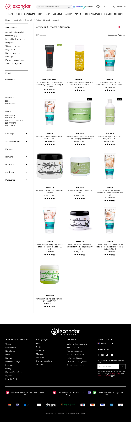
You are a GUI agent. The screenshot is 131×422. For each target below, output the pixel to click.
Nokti (38, 347)
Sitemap (9, 365)
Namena (9, 157)
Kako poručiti (73, 347)
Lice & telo (40, 350)
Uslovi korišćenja (74, 358)
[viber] (90, 393)
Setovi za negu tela (13, 63)
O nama (9, 344)
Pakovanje (10, 180)
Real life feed (11, 379)
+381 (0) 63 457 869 (114, 394)
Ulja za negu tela (12, 46)
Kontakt (9, 358)
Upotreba (9, 164)
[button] (105, 6)
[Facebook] (98, 355)
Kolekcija (9, 134)
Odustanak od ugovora (77, 361)
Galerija (8, 368)
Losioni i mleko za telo (15, 39)
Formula (9, 149)
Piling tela (9, 43)
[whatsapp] (95, 393)
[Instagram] (102, 355)
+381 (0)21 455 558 (76, 393)
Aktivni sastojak (12, 141)
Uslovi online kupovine (77, 344)
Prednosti (9, 172)
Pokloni (39, 364)
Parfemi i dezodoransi (15, 60)
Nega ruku (10, 49)
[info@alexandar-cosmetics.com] (112, 355)
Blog (7, 354)
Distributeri (10, 347)
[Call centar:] (55, 393)
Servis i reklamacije (75, 365)
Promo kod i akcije (75, 354)
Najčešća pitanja (12, 361)
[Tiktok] (107, 355)
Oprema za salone (44, 361)
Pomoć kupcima (74, 351)
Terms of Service (103, 376)
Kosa (38, 343)
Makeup (39, 354)
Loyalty (8, 375)
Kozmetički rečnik (13, 372)
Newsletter (10, 351)
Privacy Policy (115, 374)
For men (40, 357)
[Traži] (68, 7)
